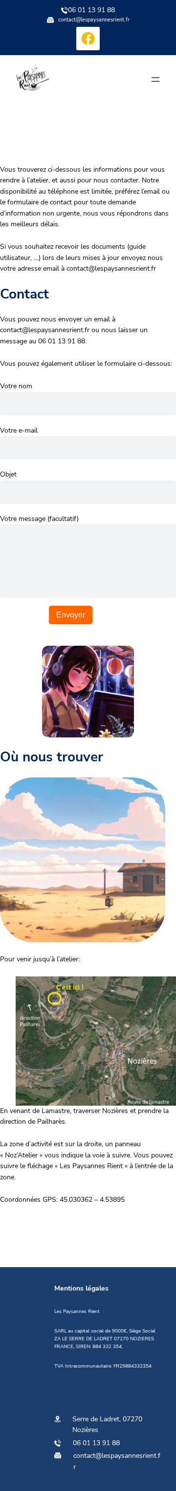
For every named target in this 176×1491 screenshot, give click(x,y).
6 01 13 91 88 (98, 1443)
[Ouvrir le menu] (155, 79)
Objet (8, 474)
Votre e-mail (19, 430)
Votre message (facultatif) (39, 518)
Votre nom (16, 386)
